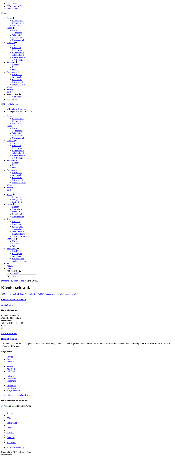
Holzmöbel (11, 378)
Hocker (15, 65)
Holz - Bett (17, 25)
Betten (10, 116)
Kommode (16, 47)
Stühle (15, 69)
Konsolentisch (18, 40)
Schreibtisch (17, 35)
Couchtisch (17, 33)
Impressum (11, 442)
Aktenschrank (18, 52)
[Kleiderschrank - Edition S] (40, 294)
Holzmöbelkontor (9, 339)
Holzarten (11, 376)
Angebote (11, 369)
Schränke (11, 140)
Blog (9, 190)
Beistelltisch (17, 38)
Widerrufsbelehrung (15, 447)
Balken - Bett (18, 20)
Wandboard (17, 79)
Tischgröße (11, 385)
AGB (9, 418)
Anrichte (16, 45)
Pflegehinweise (13, 390)
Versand (10, 432)
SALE (9, 185)
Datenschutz (12, 423)
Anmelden (16, 97)
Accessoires (12, 170)
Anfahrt (10, 359)
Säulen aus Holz (19, 84)
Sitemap (10, 428)
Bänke (15, 67)
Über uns (10, 437)
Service (10, 357)
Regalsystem (17, 50)
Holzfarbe (11, 371)
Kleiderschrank (18, 57)
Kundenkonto (12, 9)
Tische (10, 126)
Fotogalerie (11, 388)
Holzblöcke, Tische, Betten (18, 395)
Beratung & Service (17, 109)
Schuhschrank (18, 55)
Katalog (10, 187)
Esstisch (15, 30)
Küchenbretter (18, 82)
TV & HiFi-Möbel (20, 60)
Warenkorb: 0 (15, 6)
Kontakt (10, 362)
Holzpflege (11, 381)
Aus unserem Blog (9, 333)
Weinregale (17, 77)
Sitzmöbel (11, 160)
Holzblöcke (17, 74)
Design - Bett (18, 23)
